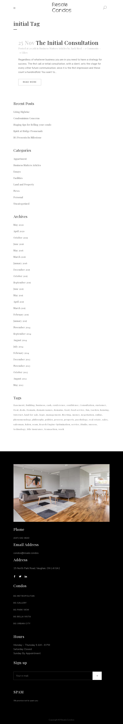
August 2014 (20, 340)
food (67, 410)
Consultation (87, 405)
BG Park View (21, 609)
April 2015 (18, 301)
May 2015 (18, 295)
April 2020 (19, 231)
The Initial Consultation (67, 42)
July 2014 (18, 346)
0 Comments (91, 48)
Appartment (20, 158)
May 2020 (18, 224)
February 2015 (21, 314)
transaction (50, 429)
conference (59, 405)
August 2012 (20, 378)
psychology (81, 419)
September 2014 (22, 333)
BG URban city (21, 623)
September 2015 (22, 282)
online (98, 414)
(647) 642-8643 (21, 538)
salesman (18, 424)
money (76, 414)
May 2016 (18, 250)
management (53, 414)
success (93, 424)
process (58, 419)
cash (49, 405)
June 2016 (18, 244)
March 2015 (19, 308)
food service (77, 410)
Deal (15, 410)
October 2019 (20, 237)
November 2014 (21, 327)
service (75, 424)
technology (19, 429)
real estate (95, 419)
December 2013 (21, 359)
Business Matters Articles (53, 48)
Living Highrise (21, 111)
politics (49, 419)
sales (105, 419)
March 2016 (19, 256)
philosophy (38, 419)
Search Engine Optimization (54, 424)
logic (42, 414)
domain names (45, 410)
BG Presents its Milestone (27, 137)
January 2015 (20, 321)
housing (104, 410)
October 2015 (20, 276)
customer (100, 405)
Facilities (18, 178)
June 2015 (18, 288)
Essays (17, 171)
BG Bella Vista (22, 616)
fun (87, 410)
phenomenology (22, 419)
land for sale (31, 414)
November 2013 (21, 365)
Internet (18, 414)
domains (58, 410)
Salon (28, 424)
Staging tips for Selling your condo (32, 124)
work (61, 429)
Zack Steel (76, 48)
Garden (95, 410)
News (16, 190)
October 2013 (20, 372)
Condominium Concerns (26, 118)
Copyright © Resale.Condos (61, 720)
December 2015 (21, 269)
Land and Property (23, 184)
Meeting (66, 414)
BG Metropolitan (24, 596)
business (40, 405)
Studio (84, 424)
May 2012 (18, 385)
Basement (19, 405)
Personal (18, 197)
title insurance (35, 429)
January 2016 (20, 263)
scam (35, 424)
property (69, 419)
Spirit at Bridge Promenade (28, 131)
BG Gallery (20, 603)
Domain (31, 410)
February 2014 (21, 353)
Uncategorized (21, 203)
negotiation (87, 414)
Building (30, 405)
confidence (73, 405)
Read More (30, 82)
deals (22, 410)
